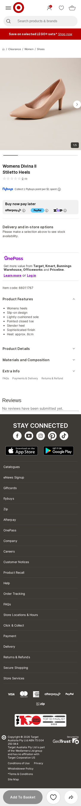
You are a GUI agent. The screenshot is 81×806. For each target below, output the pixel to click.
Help (6, 583)
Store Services (13, 678)
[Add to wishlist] (53, 797)
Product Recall (13, 572)
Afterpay (9, 519)
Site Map (13, 779)
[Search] (8, 21)
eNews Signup (13, 477)
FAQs (7, 604)
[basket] (72, 8)
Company (10, 541)
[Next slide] (77, 104)
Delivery (9, 646)
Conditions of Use (19, 763)
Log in (31, 275)
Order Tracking (14, 593)
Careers (9, 551)
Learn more (12, 275)
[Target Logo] (18, 8)
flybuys (8, 498)
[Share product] (71, 797)
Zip (5, 509)
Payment (9, 636)
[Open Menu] (8, 8)
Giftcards (10, 488)
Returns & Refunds (16, 657)
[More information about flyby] (59, 189)
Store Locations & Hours (20, 615)
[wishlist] (61, 8)
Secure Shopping (15, 667)
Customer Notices (16, 562)
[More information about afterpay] (23, 210)
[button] (23, 797)
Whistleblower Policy (20, 768)
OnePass (9, 530)
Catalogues (11, 467)
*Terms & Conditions (20, 774)
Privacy (38, 763)
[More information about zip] (65, 210)
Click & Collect (13, 625)
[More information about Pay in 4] (46, 210)
